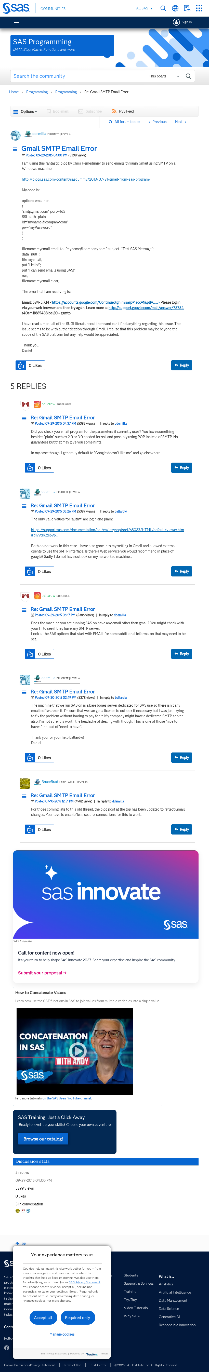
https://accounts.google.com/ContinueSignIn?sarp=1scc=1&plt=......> (106, 302)
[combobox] (102, 76)
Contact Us (187, 8)
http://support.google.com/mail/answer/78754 (146, 307)
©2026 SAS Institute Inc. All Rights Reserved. (146, 1365)
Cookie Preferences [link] (17, 1365)
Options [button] (27, 111)
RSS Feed (126, 111)
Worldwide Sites (175, 8)
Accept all (43, 1317)
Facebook (6, 1347)
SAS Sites (199, 8)
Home (14, 92)
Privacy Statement (42, 1365)
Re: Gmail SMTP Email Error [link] (106, 92)
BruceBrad (50, 781)
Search (163, 8)
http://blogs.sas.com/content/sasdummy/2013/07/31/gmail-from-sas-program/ (86, 179)
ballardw (48, 404)
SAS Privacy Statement (84, 1282)
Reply (184, 365)
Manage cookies (62, 1334)
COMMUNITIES (53, 8)
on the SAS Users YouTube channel (67, 1098)
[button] (16, 149)
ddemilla (39, 133)
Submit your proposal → (42, 973)
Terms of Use (72, 1365)
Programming (37, 92)
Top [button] (23, 1243)
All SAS (142, 8)
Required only (77, 1317)
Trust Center (97, 1365)
